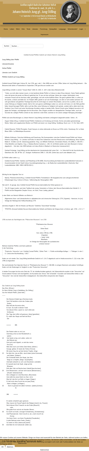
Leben (12, 29)
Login (81, 29)
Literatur (35, 29)
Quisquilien (53, 29)
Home (6, 29)
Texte (28, 29)
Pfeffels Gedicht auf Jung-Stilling (13, 77)
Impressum (44, 34)
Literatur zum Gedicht (9, 72)
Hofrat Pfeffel (6, 68)
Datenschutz (44, 450)
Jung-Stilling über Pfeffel (10, 59)
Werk (18, 29)
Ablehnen (10, 447)
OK (2, 447)
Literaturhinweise (8, 64)
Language (62, 29)
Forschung (43, 29)
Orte (23, 29)
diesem (69, 152)
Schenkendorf (72, 29)
